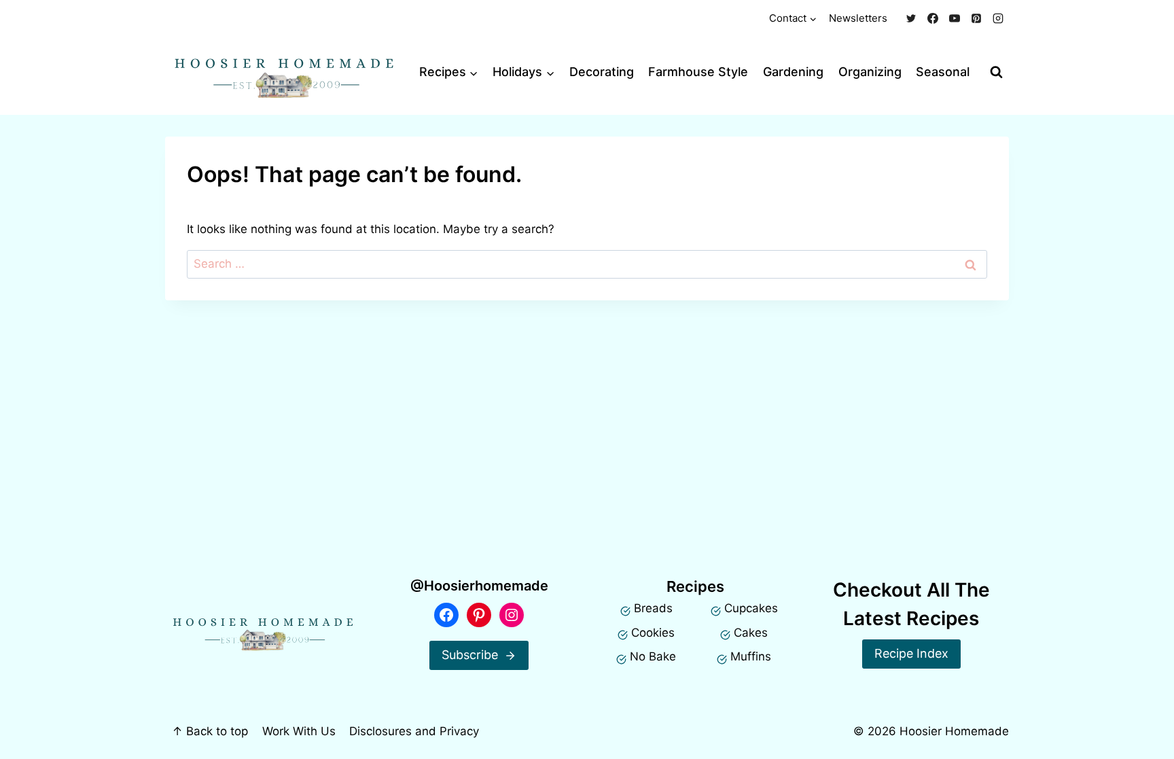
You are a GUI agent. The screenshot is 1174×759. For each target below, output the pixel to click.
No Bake (653, 656)
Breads (653, 608)
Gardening (793, 72)
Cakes (751, 632)
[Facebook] (933, 18)
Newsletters (858, 18)
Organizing (870, 72)
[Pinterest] (976, 18)
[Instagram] (998, 18)
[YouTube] (954, 18)
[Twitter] (911, 18)
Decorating (601, 72)
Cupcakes (751, 608)
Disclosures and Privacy (414, 731)
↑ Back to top (210, 731)
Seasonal (943, 72)
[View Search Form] (996, 72)
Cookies (653, 632)
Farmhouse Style (698, 72)
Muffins (750, 656)
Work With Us (299, 731)
